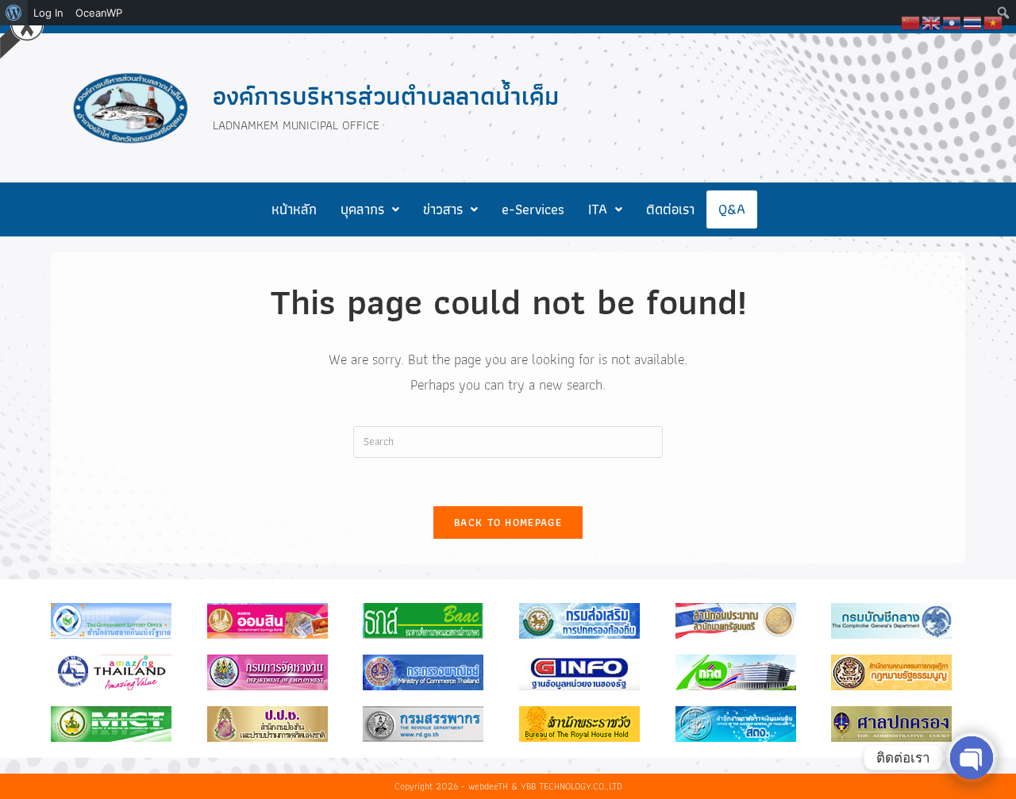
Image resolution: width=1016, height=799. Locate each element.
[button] (370, 209)
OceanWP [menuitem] (98, 12)
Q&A (731, 209)
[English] (932, 21)
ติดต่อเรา (670, 209)
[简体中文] (911, 21)
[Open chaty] (971, 757)
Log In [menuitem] (48, 12)
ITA (597, 209)
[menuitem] (14, 12)
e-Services (533, 209)
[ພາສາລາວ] (952, 21)
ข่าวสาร (443, 209)
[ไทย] (973, 21)
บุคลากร (362, 209)
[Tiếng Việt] (993, 21)
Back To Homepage (508, 522)
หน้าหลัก (294, 209)
